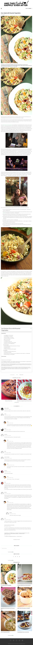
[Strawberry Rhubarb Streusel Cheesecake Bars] (24, 574)
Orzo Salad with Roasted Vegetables (6, 585)
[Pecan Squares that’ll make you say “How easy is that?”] (8, 597)
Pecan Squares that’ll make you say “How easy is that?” (8, 608)
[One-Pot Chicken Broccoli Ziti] (8, 621)
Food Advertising (9, 560)
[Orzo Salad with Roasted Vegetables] (8, 574)
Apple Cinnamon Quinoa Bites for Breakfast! (23, 608)
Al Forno (4, 212)
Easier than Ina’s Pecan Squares (7, 124)
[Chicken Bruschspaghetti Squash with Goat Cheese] (24, 390)
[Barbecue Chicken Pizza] (8, 390)
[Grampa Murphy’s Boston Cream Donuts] (24, 621)
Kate (7, 476)
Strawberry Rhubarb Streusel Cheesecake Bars (24, 585)
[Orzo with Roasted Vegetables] (16, 269)
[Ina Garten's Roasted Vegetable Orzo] (16, 156)
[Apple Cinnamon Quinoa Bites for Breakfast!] (24, 597)
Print (31, 328)
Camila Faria (6, 408)
